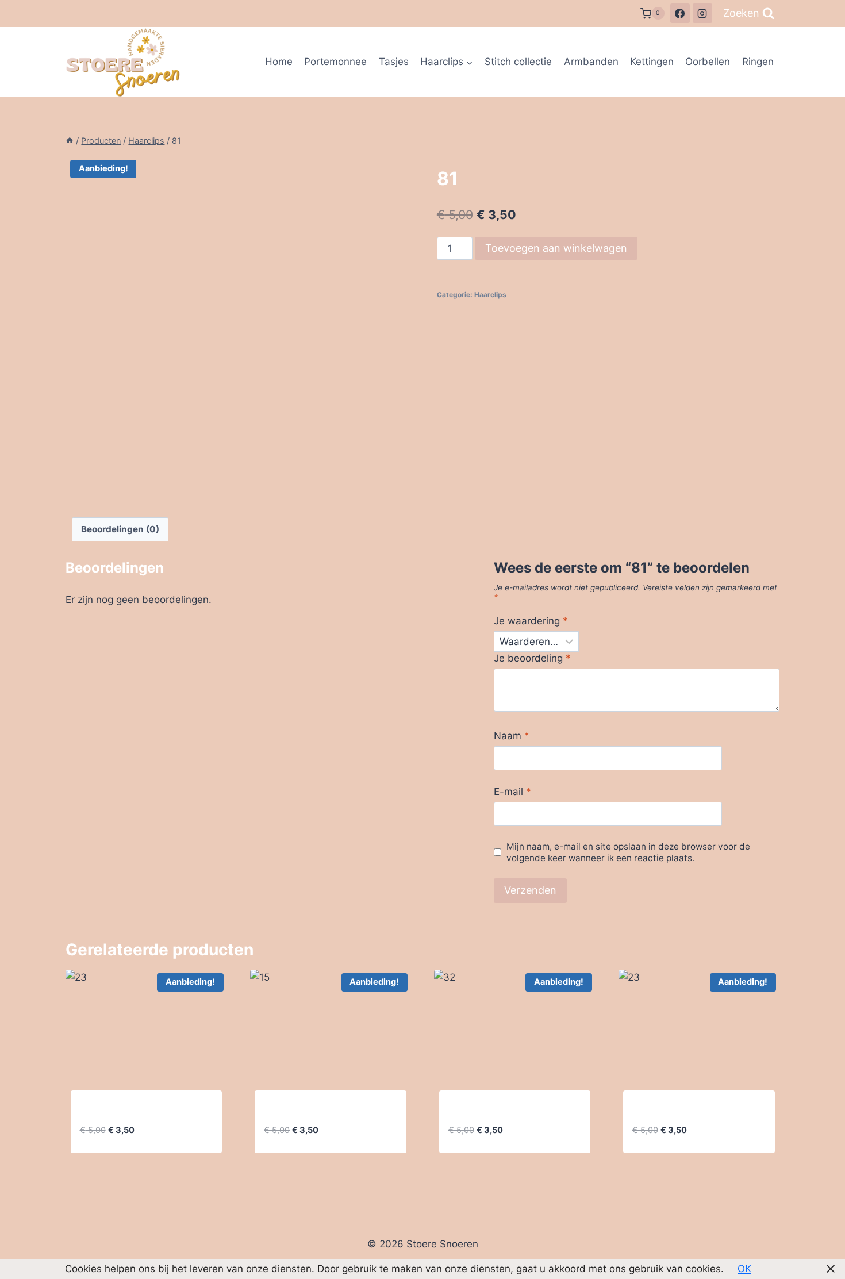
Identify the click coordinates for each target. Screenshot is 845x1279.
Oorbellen (707, 61)
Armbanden (591, 61)
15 (269, 1111)
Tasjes (394, 61)
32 (454, 1111)
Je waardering (531, 621)
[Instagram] (702, 13)
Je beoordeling (532, 658)
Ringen (758, 61)
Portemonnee (335, 61)
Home (279, 61)
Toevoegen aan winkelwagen (556, 248)
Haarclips (490, 294)
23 (86, 1111)
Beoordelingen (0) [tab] (120, 529)
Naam (511, 736)
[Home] (70, 140)
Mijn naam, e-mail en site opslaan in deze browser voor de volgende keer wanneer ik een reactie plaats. (628, 852)
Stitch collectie (518, 61)
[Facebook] (680, 13)
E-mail (512, 791)
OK (744, 1268)
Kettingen (652, 61)
